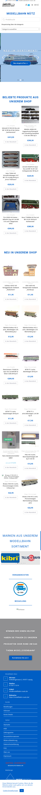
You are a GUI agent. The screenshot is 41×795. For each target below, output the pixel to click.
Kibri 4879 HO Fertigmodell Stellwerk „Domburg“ (30, 288)
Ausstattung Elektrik (8, 451)
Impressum (7, 756)
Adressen (7, 711)
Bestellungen (8, 707)
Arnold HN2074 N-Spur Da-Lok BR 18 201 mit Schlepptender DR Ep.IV (30, 169)
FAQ (5, 748)
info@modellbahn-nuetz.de (18, 691)
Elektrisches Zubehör (13, 452)
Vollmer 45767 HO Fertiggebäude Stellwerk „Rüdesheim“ (11, 288)
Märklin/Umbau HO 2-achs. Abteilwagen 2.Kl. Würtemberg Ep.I (30, 330)
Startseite (7, 725)
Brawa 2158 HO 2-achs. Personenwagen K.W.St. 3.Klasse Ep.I (11, 486)
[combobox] (20, 29)
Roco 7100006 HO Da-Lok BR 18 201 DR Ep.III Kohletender (30, 219)
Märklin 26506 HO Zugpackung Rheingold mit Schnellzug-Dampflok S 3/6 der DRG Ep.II (30, 132)
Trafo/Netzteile (10, 453)
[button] (3, 57)
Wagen (26, 126)
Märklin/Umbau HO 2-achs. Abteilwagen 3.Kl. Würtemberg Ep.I (11, 330)
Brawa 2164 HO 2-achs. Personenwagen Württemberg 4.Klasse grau (30, 500)
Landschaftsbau (7, 282)
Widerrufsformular (16, 764)
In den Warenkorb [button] (10, 142)
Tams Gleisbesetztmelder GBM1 (10, 457)
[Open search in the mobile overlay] (20, 20)
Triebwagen (12, 171)
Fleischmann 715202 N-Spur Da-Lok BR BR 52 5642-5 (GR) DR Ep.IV (11, 372)
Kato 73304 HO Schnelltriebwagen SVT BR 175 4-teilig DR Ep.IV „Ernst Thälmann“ (11, 176)
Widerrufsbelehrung (10, 740)
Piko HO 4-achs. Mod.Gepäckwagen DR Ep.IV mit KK (30, 457)
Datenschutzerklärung (11, 744)
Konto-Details (8, 714)
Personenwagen (30, 127)
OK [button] (22, 790)
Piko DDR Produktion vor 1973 (32, 451)
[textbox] (21, 29)
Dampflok (12, 126)
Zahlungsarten (8, 732)
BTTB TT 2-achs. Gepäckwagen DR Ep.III (10, 412)
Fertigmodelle (15, 282)
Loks (8, 126)
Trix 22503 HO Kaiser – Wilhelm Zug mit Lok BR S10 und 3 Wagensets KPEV (11, 220)
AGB (5, 729)
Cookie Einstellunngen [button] (10, 790)
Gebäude (10, 283)
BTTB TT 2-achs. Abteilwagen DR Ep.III (30, 371)
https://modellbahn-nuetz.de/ (19, 697)
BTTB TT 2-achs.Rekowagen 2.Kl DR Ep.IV (30, 414)
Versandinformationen (11, 736)
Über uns (7, 752)
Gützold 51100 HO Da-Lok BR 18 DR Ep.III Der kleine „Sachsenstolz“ (11, 130)
